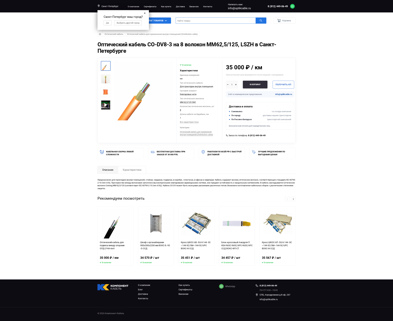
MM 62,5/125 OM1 (188, 102)
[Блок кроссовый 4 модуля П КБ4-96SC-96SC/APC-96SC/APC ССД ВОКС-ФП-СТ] (237, 223)
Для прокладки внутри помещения (196, 86)
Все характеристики (189, 122)
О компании (133, 6)
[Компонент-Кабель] (115, 287)
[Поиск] (261, 20)
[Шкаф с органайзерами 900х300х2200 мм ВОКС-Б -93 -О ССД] (156, 223)
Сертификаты (150, 6)
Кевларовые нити (188, 94)
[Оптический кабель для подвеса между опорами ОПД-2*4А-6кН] (115, 223)
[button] (293, 199)
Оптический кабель (114, 34)
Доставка (180, 6)
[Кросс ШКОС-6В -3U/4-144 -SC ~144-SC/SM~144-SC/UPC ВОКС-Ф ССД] (196, 223)
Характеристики (132, 169)
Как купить (166, 6)
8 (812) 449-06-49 (278, 6)
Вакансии (194, 6)
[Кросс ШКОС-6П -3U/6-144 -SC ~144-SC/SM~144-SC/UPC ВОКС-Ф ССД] (277, 223)
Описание (107, 169)
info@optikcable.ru (239, 8)
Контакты (207, 6)
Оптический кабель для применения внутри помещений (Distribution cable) (162, 34)
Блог (140, 289)
